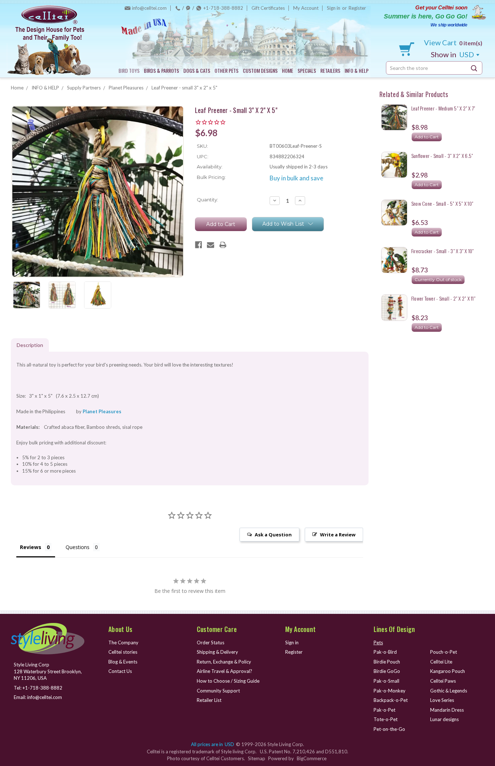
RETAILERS (330, 70)
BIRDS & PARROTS (161, 70)
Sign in (333, 8)
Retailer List (209, 700)
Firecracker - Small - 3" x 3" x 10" (442, 251)
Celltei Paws (443, 681)
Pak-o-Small (386, 681)
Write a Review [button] (337, 534)
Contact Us (120, 671)
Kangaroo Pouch (447, 671)
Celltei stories (122, 652)
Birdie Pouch (387, 662)
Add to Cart (427, 136)
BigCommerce (311, 758)
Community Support (218, 691)
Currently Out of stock (438, 279)
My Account (306, 8)
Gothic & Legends (448, 691)
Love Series (442, 700)
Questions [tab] (78, 547)
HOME (287, 70)
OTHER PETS (226, 70)
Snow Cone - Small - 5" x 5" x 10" (442, 203)
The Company (123, 642)
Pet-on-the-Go (389, 729)
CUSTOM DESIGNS (260, 70)
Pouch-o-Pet (443, 652)
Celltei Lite (441, 662)
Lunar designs (444, 719)
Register (357, 8)
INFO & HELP (357, 70)
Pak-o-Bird (385, 652)
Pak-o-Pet (384, 710)
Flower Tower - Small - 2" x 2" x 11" (443, 298)
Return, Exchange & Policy (224, 662)
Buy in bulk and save (296, 178)
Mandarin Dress (447, 710)
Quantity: (207, 199)
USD (453, 54)
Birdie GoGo (387, 671)
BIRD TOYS (129, 70)
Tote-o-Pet (386, 719)
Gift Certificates (268, 8)
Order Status (210, 642)
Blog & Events (122, 662)
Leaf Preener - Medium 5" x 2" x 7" (443, 108)
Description (30, 345)
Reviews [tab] (30, 547)
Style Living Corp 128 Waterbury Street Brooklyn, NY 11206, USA (48, 671)
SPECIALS (307, 70)
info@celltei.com (149, 8)
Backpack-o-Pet (391, 700)
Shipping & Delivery (217, 652)
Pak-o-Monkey (389, 691)
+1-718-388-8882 (223, 8)
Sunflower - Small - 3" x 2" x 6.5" (442, 155)
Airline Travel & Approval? (224, 671)
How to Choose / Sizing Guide (228, 681)
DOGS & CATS (196, 70)
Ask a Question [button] (273, 534)
